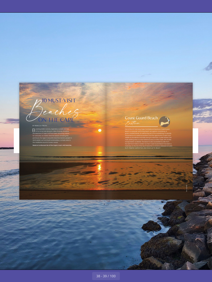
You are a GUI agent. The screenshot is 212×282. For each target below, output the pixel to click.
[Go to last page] (138, 276)
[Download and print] (57, 6)
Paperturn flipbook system (209, 252)
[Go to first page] (74, 276)
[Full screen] (204, 6)
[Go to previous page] (86, 276)
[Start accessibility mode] (70, 6)
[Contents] (8, 6)
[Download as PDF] (45, 6)
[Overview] (32, 6)
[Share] (192, 6)
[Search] (20, 6)
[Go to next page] (126, 276)
